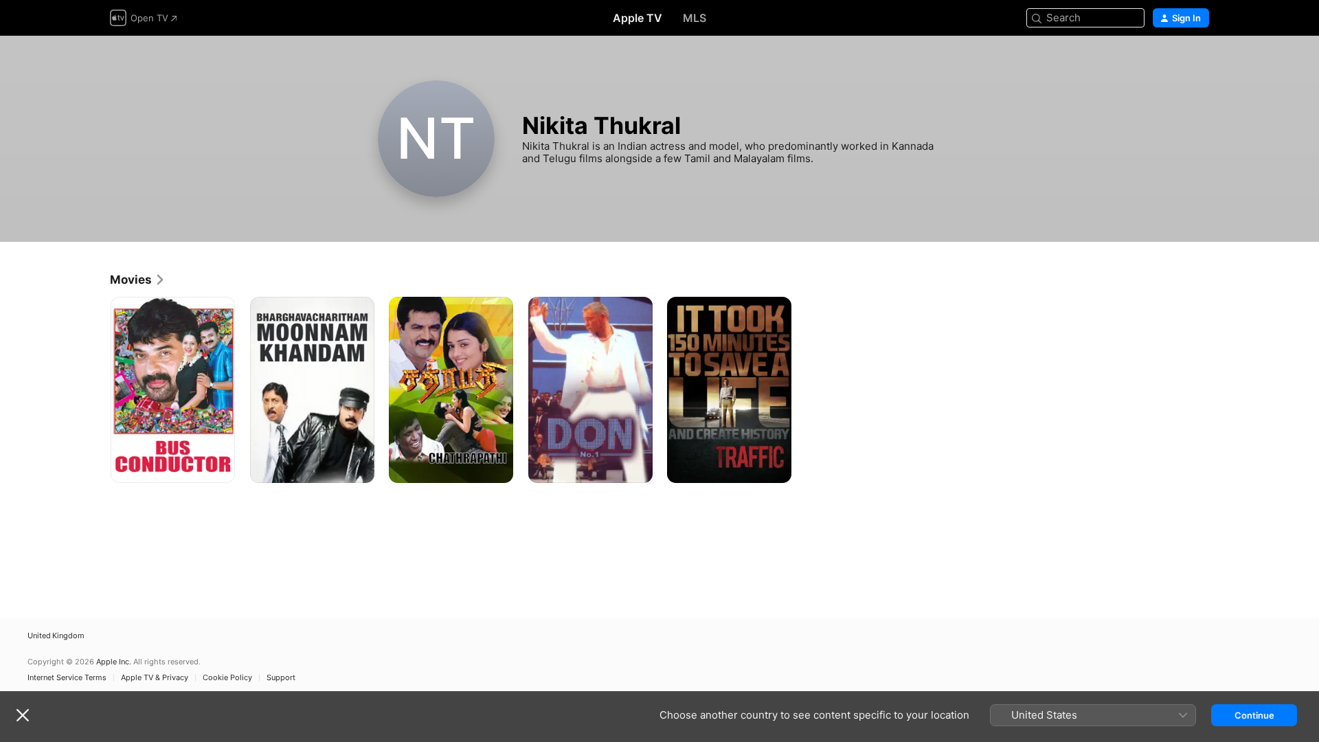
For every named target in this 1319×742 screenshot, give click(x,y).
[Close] (22, 715)
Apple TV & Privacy (154, 678)
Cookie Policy (227, 678)
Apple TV (637, 18)
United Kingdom (55, 636)
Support (281, 678)
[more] (219, 467)
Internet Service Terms (66, 678)
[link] (138, 279)
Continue (1254, 715)
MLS (694, 18)
